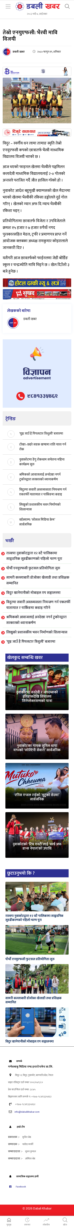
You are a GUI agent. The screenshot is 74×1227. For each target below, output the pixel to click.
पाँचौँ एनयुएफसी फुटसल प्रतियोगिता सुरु (33, 568)
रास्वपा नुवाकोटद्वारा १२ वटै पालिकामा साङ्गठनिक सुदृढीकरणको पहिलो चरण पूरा (34, 556)
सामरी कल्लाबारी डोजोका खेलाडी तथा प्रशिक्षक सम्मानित (37, 580)
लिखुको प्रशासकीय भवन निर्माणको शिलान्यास (40, 506)
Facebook (20, 1187)
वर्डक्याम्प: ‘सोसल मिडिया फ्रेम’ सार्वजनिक (37, 521)
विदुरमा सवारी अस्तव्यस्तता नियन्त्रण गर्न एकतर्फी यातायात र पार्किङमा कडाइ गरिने (42, 491)
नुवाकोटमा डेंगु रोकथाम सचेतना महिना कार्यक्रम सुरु (41, 461)
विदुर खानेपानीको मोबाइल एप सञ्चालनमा (33, 593)
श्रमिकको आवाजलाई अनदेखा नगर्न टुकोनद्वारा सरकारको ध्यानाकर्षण (40, 476)
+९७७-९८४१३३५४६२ (25, 1104)
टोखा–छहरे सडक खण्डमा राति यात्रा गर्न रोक (42, 446)
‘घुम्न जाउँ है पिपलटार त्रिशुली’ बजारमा (41, 433)
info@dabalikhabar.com (27, 1112)
